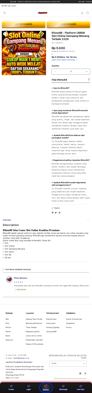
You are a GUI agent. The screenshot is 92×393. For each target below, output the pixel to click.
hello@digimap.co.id (21, 358)
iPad (7, 323)
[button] (4, 13)
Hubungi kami (51, 319)
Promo (11, 389)
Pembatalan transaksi (34, 340)
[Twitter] (56, 213)
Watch (8, 332)
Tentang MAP (51, 332)
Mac (7, 319)
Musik (8, 336)
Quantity (55, 66)
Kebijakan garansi (32, 332)
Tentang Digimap (52, 327)
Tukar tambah (31, 327)
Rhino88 (7, 233)
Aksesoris (9, 340)
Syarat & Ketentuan (74, 319)
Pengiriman (70, 323)
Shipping (55, 51)
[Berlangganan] (83, 363)
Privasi (68, 327)
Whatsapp (63, 389)
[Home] (42, 13)
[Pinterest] (60, 213)
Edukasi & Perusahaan (34, 344)
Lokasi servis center (34, 336)
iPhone (8, 327)
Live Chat (80, 389)
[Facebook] (53, 213)
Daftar (46, 390)
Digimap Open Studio (34, 319)
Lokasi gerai (50, 323)
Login (28, 389)
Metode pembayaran (34, 323)
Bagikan (57, 208)
